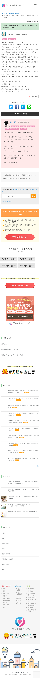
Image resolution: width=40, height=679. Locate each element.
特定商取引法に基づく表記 (32, 604)
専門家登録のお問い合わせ (9, 349)
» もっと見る (35, 466)
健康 (3, 569)
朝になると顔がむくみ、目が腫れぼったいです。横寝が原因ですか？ (23, 406)
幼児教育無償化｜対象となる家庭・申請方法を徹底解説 (22, 511)
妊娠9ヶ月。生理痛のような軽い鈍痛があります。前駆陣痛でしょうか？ (23, 429)
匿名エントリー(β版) (19, 589)
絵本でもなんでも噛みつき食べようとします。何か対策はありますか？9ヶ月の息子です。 (23, 421)
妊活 (3, 533)
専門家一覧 (31, 588)
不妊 (19, 189)
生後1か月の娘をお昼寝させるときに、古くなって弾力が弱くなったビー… (23, 399)
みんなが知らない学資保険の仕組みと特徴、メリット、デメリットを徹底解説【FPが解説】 (23, 505)
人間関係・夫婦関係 (8, 559)
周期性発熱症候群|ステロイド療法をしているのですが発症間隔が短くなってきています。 (23, 391)
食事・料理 (5, 564)
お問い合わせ (5, 344)
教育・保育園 (6, 554)
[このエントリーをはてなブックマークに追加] (23, 106)
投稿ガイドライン (32, 600)
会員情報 (18, 603)
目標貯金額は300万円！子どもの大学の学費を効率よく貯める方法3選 (23, 497)
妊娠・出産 (5, 543)
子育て (4, 548)
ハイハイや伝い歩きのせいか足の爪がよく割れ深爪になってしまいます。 (23, 459)
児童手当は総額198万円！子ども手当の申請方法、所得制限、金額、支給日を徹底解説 (23, 482)
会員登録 (18, 598)
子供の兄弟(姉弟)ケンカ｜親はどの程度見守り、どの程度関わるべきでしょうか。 (23, 436)
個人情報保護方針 (32, 610)
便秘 (29, 189)
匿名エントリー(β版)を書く (19, 594)
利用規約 (30, 607)
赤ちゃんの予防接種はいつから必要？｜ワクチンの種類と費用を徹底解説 (23, 490)
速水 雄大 (13, 122)
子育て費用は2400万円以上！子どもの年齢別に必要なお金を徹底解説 (23, 444)
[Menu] (35, 3)
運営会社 (30, 591)
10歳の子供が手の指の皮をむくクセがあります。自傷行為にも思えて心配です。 (23, 451)
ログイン (18, 600)
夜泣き (15, 189)
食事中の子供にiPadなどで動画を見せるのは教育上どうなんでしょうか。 (23, 414)
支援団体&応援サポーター (32, 594)
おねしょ (24, 189)
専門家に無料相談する (19, 237)
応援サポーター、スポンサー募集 (12, 355)
